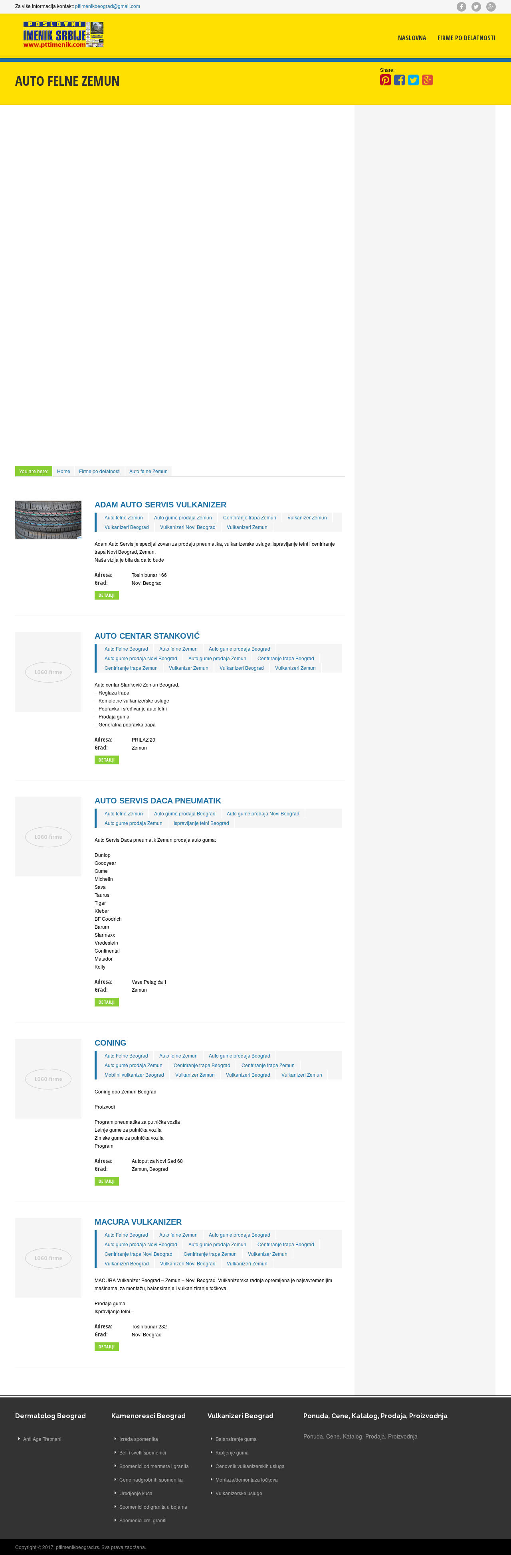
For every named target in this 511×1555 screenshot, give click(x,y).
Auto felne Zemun (148, 471)
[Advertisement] (180, 173)
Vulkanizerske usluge (239, 1493)
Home (63, 471)
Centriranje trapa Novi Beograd (138, 1253)
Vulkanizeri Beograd (127, 526)
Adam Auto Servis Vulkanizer (160, 504)
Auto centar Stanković (147, 635)
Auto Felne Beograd (126, 648)
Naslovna (412, 38)
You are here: (33, 471)
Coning (111, 1042)
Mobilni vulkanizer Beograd (134, 1074)
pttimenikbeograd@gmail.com (107, 5)
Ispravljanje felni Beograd (201, 822)
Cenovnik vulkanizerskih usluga (250, 1465)
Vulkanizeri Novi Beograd (188, 526)
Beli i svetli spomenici (142, 1452)
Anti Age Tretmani (42, 1438)
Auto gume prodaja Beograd (239, 648)
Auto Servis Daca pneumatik (158, 800)
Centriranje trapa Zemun (249, 517)
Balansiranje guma (236, 1438)
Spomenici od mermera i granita (154, 1465)
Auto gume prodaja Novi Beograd (141, 658)
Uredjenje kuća (136, 1493)
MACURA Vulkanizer (138, 1222)
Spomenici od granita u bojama (153, 1506)
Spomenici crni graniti (142, 1520)
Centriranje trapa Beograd (285, 658)
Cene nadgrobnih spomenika (151, 1479)
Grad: (101, 582)
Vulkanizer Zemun (307, 517)
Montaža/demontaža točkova (247, 1479)
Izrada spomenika (138, 1438)
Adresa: (104, 574)
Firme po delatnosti (467, 38)
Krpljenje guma (232, 1452)
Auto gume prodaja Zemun (183, 517)
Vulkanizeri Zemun (247, 526)
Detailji (107, 595)
